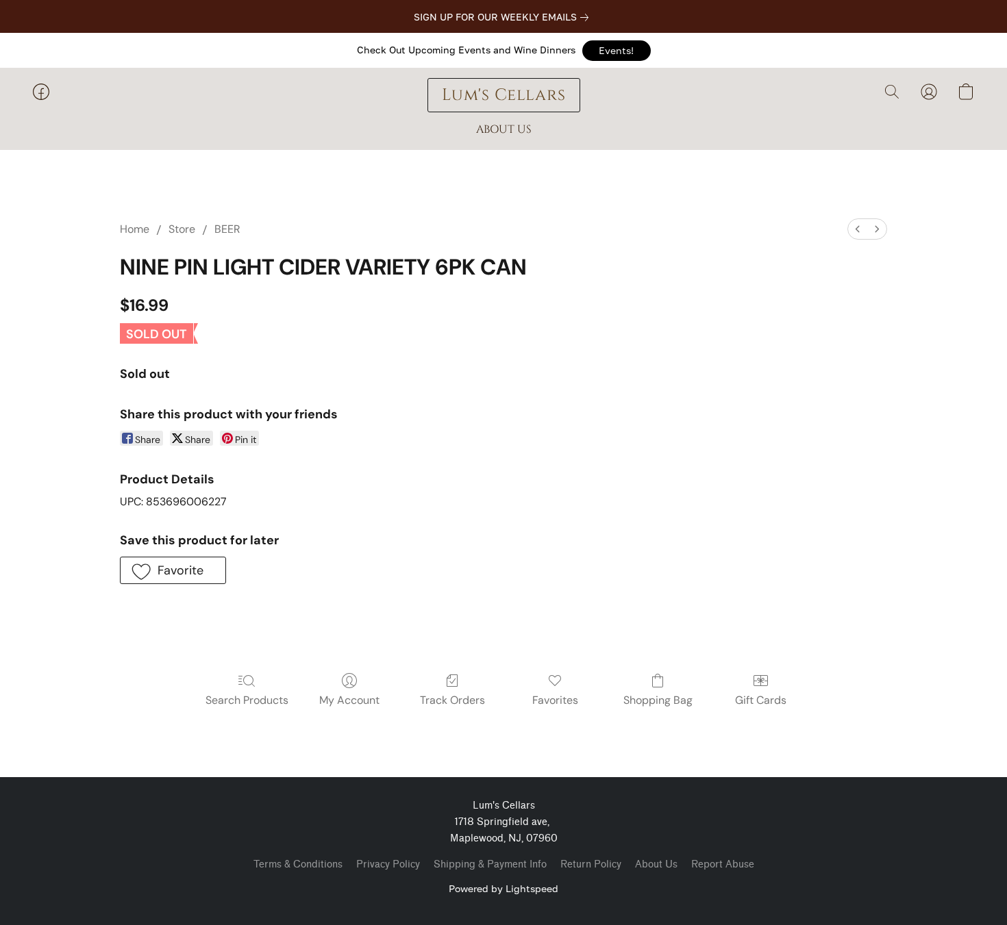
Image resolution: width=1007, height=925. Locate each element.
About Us (656, 864)
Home (134, 229)
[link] (504, 17)
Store (182, 229)
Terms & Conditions (298, 864)
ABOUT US (504, 129)
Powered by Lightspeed (503, 888)
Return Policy (590, 864)
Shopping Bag (658, 700)
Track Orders (452, 700)
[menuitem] (857, 229)
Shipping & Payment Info (490, 864)
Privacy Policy (388, 864)
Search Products (247, 700)
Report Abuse (722, 864)
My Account (349, 700)
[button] (616, 50)
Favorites (555, 700)
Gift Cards (760, 700)
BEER (227, 229)
